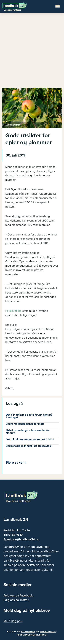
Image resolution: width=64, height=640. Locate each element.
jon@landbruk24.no (26, 539)
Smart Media (48, 631)
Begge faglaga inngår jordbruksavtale (29, 445)
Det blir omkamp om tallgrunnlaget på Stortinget (29, 416)
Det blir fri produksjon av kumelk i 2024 (30, 439)
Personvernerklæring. (32, 635)
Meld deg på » (13, 621)
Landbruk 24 (19, 6)
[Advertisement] (32, 52)
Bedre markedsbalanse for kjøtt (25, 423)
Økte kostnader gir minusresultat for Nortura (28, 432)
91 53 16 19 (15, 535)
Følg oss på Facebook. (19, 595)
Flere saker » (16, 462)
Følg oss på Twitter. (16, 600)
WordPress (28, 631)
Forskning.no (13, 311)
